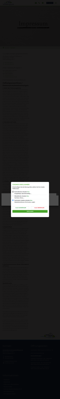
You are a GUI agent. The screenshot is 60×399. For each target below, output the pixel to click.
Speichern (30, 211)
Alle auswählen (20, 207)
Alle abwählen (39, 207)
